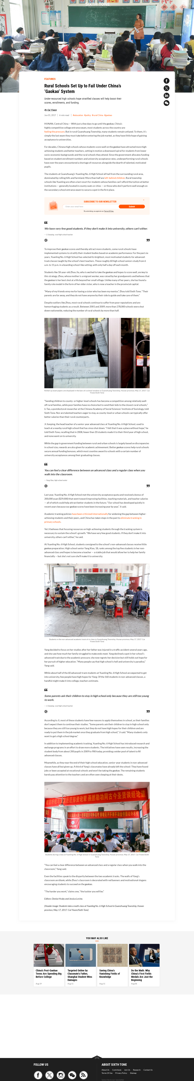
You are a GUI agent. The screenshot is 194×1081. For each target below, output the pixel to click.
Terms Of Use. (109, 211)
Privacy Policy (121, 1073)
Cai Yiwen (52, 109)
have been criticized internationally (90, 514)
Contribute (116, 1070)
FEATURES (50, 79)
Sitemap (133, 1073)
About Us (105, 1070)
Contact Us (148, 1070)
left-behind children (115, 178)
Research (137, 1070)
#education (78, 115)
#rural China (97, 115)
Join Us (127, 1070)
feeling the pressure (54, 131)
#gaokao (108, 115)
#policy (87, 115)
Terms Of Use (107, 1073)
